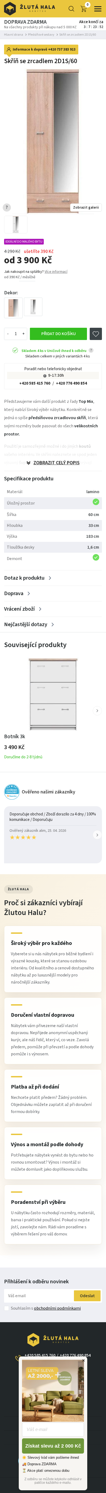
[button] (97, 710)
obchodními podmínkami (57, 1308)
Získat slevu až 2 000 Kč (53, 1446)
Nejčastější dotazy (25, 624)
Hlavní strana (13, 34)
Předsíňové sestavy (41, 34)
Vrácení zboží (19, 609)
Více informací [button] (56, 271)
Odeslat (87, 1296)
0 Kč (88, 5)
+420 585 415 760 (34, 383)
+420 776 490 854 (71, 383)
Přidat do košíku (58, 334)
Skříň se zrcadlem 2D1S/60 (77, 34)
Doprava (13, 593)
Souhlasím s (46, 1308)
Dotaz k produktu (24, 578)
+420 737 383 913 (62, 49)
